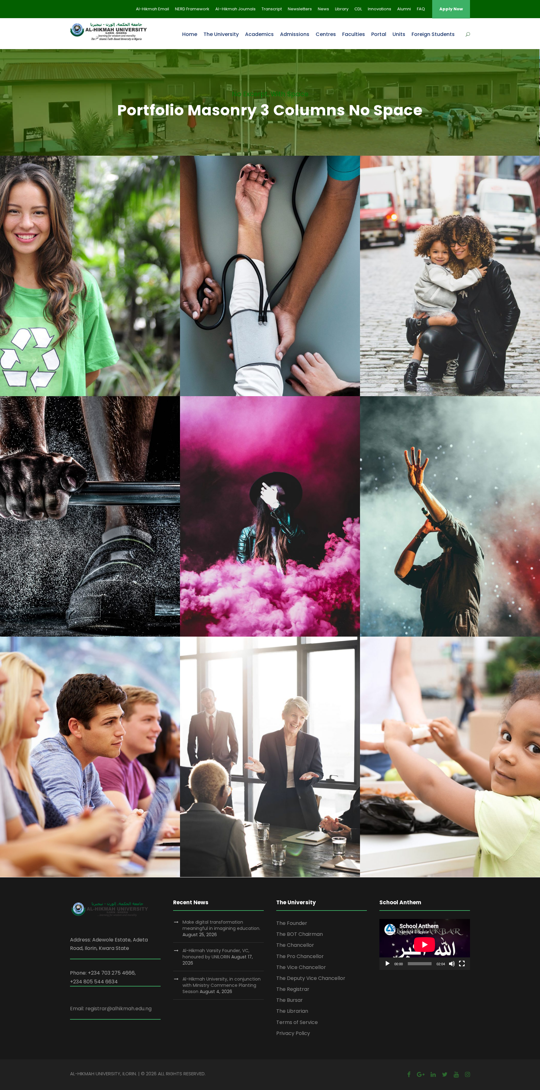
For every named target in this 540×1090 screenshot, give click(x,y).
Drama (280, 524)
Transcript (272, 9)
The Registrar (292, 989)
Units (398, 34)
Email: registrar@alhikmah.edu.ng (111, 1008)
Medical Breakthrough (269, 268)
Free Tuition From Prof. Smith (90, 749)
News (323, 9)
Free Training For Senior (90, 509)
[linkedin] (433, 1074)
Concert (440, 524)
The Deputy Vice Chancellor (310, 978)
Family (442, 284)
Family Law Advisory (450, 268)
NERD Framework (192, 9)
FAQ (421, 9)
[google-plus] (420, 1074)
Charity (80, 284)
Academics (259, 34)
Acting (259, 524)
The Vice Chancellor (301, 967)
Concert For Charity (450, 509)
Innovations (379, 9)
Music (462, 524)
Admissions (294, 34)
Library (341, 9)
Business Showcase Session (270, 749)
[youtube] (456, 1074)
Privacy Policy (293, 1033)
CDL (358, 9)
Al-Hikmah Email (152, 9)
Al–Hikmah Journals (235, 9)
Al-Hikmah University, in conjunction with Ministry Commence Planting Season (221, 985)
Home (189, 34)
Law (460, 284)
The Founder (291, 923)
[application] (424, 944)
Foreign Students (433, 34)
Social (101, 284)
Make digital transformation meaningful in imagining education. (221, 925)
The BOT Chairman (299, 934)
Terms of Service (297, 1022)
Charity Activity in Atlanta (450, 749)
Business (270, 765)
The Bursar (289, 1000)
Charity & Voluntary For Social (90, 268)
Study (79, 765)
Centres (326, 34)
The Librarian (292, 1011)
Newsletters (300, 9)
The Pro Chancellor (300, 956)
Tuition (99, 765)
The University (221, 34)
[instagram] (467, 1074)
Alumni (404, 9)
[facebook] (409, 1074)
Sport (90, 524)
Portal (378, 34)
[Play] (387, 964)
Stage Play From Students (270, 509)
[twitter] (445, 1074)
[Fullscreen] (462, 964)
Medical (270, 284)
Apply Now (451, 9)
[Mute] (452, 964)
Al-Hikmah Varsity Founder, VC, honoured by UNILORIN (215, 953)
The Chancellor (295, 945)
